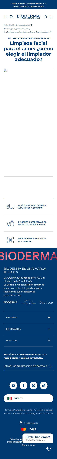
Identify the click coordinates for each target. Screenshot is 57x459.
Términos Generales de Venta (18, 410)
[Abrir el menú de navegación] (5, 17)
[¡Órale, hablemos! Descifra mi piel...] (48, 449)
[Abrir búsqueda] (11, 17)
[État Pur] (46, 303)
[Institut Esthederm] (28, 303)
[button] (51, 17)
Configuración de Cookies (41, 413)
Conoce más (25, 241)
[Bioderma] (10, 303)
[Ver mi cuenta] (46, 17)
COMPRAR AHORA (36, 6)
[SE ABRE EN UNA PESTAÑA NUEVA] (11, 272)
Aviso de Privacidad (43, 410)
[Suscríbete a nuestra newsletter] (50, 366)
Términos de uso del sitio (15, 413)
